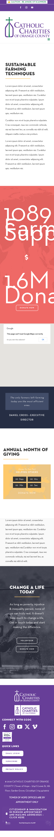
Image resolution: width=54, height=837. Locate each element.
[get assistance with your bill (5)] (27, 822)
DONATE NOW (27, 493)
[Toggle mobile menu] (49, 39)
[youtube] (19, 726)
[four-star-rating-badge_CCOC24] (7, 733)
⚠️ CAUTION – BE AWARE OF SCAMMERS (27, 2)
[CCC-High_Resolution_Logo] (27, 706)
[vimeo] (34, 726)
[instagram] (12, 726)
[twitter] (27, 726)
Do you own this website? (16, 340)
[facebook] (4, 726)
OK (43, 340)
